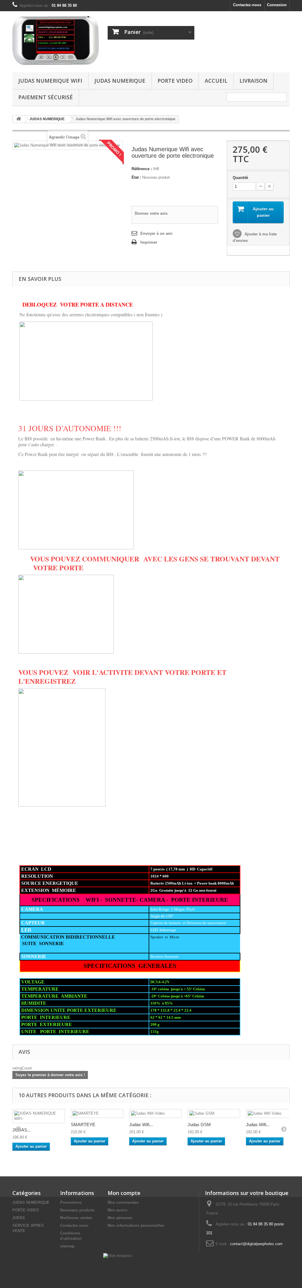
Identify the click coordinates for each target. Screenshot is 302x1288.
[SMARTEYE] (97, 1113)
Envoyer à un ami (156, 233)
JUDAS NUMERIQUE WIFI (50, 80)
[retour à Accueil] (18, 119)
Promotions (71, 1202)
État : (136, 177)
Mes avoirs (117, 1210)
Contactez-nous (247, 5)
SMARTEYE (83, 1124)
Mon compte (124, 1192)
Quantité (240, 177)
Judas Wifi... (141, 1124)
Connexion (277, 5)
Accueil (216, 80)
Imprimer (148, 242)
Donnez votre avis (151, 213)
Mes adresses (120, 1218)
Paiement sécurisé (45, 97)
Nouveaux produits (77, 1210)
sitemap (67, 1246)
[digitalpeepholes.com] (55, 40)
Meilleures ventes (76, 1218)
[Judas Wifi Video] (155, 1113)
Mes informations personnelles (136, 1225)
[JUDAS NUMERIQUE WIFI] (38, 1116)
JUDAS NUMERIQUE (119, 80)
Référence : (142, 169)
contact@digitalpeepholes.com (256, 1244)
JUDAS (18, 1218)
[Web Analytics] (117, 1255)
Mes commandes (123, 1202)
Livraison (253, 80)
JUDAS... (21, 1129)
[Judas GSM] (214, 1113)
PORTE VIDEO (175, 80)
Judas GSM (199, 1124)
